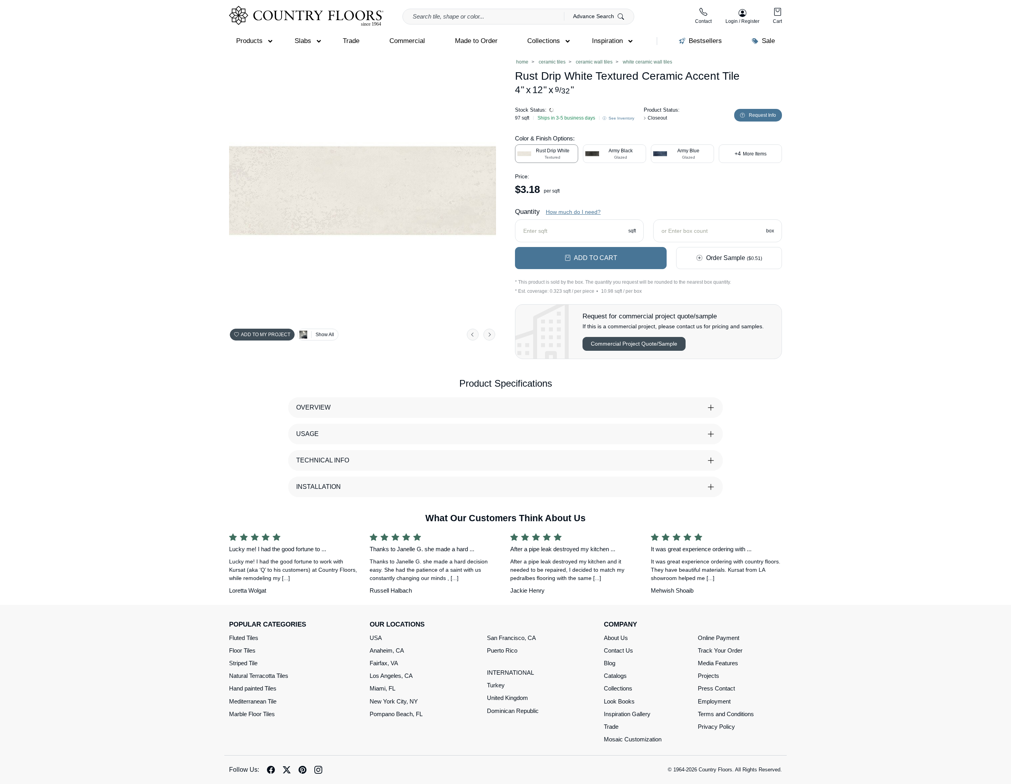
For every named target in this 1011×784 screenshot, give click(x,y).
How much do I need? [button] (573, 212)
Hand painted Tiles (252, 688)
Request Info (762, 115)
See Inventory (620, 118)
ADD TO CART (595, 257)
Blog (609, 663)
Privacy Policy (716, 726)
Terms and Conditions (726, 714)
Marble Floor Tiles (252, 714)
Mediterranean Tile (252, 701)
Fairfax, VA (384, 663)
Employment (714, 701)
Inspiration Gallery (627, 714)
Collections (618, 688)
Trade (611, 726)
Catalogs (615, 675)
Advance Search (594, 16)
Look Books (619, 701)
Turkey (496, 685)
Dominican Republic (513, 710)
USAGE (307, 433)
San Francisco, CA (511, 637)
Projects (708, 675)
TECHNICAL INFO (322, 460)
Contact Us (618, 650)
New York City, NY (394, 701)
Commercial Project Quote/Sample (634, 344)
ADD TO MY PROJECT (265, 334)
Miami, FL (382, 688)
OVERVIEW (313, 407)
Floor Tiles (242, 650)
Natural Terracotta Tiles (258, 675)
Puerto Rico (502, 650)
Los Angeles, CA (391, 675)
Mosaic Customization (632, 739)
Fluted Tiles (243, 637)
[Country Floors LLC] (306, 16)
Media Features (718, 663)
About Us (616, 637)
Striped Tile (243, 663)
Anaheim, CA (387, 650)
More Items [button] (751, 153)
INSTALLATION (318, 486)
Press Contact (716, 688)
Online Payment (718, 637)
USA (376, 637)
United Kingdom (507, 697)
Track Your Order (720, 650)
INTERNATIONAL (510, 672)
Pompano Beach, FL (396, 714)
